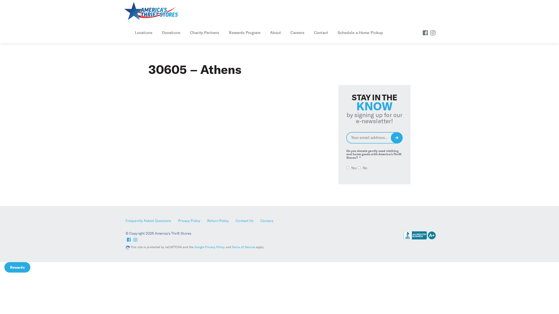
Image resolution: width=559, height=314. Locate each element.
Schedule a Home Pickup (360, 32)
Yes (354, 168)
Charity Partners (204, 32)
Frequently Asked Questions (148, 221)
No (365, 168)
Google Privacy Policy (209, 247)
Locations (143, 32)
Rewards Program (245, 32)
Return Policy (218, 221)
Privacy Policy (189, 221)
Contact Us (245, 221)
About (275, 32)
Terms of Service (243, 247)
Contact (321, 32)
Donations (171, 32)
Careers (297, 32)
